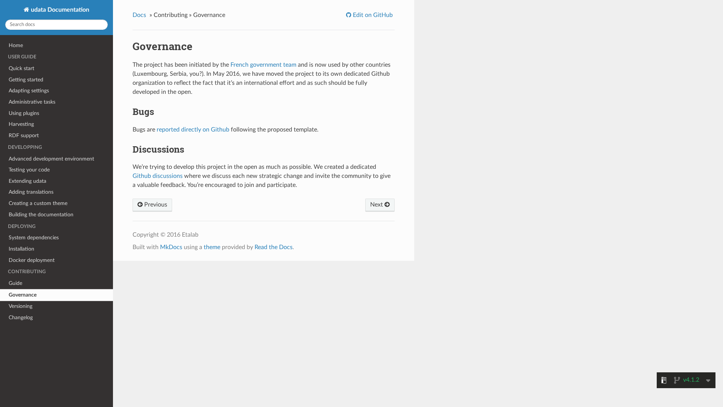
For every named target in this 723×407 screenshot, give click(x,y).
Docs (139, 15)
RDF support (24, 135)
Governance (23, 295)
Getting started (26, 80)
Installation (21, 249)
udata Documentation (59, 10)
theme (212, 247)
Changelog (21, 317)
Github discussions (158, 176)
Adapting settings (29, 90)
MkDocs (171, 247)
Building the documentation (41, 214)
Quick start (21, 68)
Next (377, 205)
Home (16, 45)
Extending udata (27, 181)
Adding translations (31, 192)
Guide (15, 283)
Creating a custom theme (38, 203)
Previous (155, 205)
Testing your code (29, 170)
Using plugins (24, 113)
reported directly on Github (193, 130)
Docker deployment (32, 260)
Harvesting (21, 124)
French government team (263, 65)
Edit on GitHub (372, 15)
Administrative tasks (32, 102)
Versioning (20, 306)
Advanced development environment (51, 159)
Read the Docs (274, 247)
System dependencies (34, 237)
